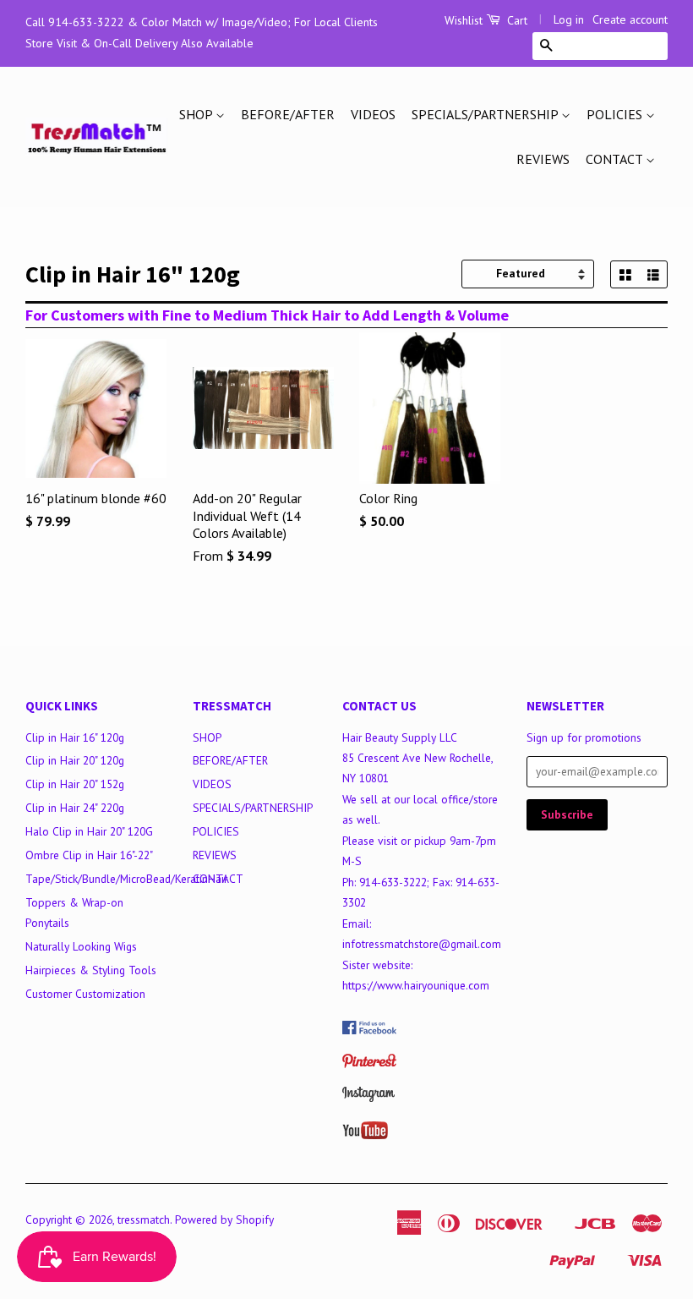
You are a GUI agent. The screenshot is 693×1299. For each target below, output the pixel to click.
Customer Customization (85, 993)
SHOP (197, 114)
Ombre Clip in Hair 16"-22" (89, 855)
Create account (630, 19)
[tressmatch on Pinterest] (369, 1064)
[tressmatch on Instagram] (368, 1097)
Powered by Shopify (224, 1219)
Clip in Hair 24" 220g (74, 807)
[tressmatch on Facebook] (369, 1030)
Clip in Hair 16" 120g (74, 737)
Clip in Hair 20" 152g (74, 784)
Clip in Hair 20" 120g (74, 760)
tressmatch (143, 1219)
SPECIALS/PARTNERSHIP (486, 114)
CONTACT (616, 159)
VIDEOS (373, 114)
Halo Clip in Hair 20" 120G (89, 831)
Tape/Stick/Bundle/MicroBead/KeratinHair (126, 878)
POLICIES (616, 114)
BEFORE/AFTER (288, 114)
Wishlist (464, 20)
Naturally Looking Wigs (81, 946)
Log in (569, 19)
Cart (515, 20)
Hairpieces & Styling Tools (90, 970)
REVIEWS (543, 159)
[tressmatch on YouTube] (365, 1135)
